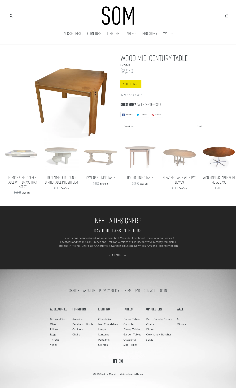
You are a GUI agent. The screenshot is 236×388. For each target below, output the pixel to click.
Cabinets (77, 329)
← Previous (127, 126)
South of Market (108, 373)
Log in (163, 290)
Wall (168, 33)
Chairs (76, 334)
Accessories (74, 33)
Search (74, 290)
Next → (201, 126)
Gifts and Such (58, 319)
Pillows (54, 329)
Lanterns (103, 334)
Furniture (96, 33)
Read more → (118, 255)
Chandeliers (105, 319)
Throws (54, 339)
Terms (127, 290)
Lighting (115, 33)
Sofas (149, 339)
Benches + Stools (82, 324)
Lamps (102, 329)
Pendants (104, 339)
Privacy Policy (109, 290)
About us (89, 290)
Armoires (77, 319)
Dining (150, 329)
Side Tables (130, 345)
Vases (53, 345)
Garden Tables (132, 334)
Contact (149, 290)
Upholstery (151, 33)
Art (178, 319)
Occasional (129, 339)
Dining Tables (131, 329)
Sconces (103, 345)
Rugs (53, 334)
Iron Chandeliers (108, 324)
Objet (53, 324)
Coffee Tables (131, 319)
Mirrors (181, 324)
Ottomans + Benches (158, 334)
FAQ (137, 290)
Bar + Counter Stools (159, 319)
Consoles (129, 324)
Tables (131, 33)
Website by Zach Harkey (131, 373)
